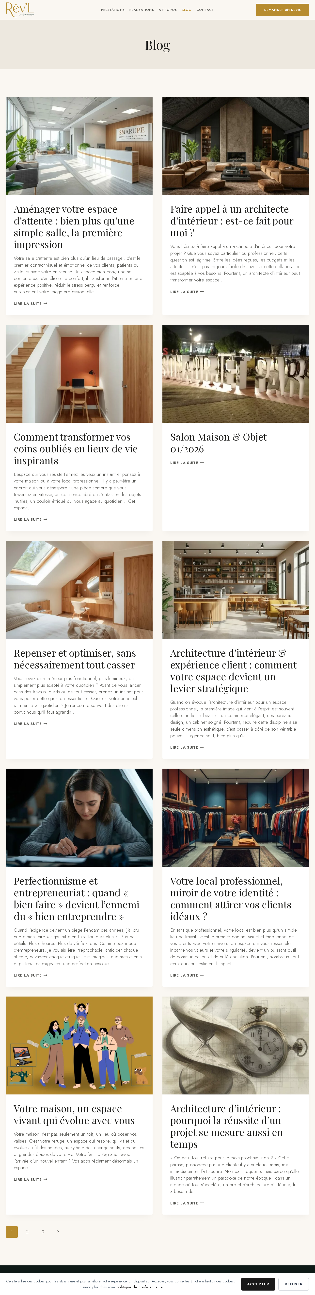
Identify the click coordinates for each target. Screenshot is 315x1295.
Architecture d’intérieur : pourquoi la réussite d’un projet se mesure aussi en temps (226, 1126)
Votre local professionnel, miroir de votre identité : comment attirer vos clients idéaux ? (230, 898)
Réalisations (141, 9)
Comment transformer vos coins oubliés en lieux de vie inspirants (76, 448)
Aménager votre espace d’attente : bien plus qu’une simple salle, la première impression (74, 226)
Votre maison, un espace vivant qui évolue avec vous (74, 1114)
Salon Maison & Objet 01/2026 (218, 442)
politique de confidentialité (139, 1287)
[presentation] (79, 146)
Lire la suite (30, 303)
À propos (168, 9)
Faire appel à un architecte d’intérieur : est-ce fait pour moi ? (231, 220)
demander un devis (282, 9)
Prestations (113, 9)
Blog (187, 9)
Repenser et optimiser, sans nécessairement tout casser (75, 658)
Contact (205, 9)
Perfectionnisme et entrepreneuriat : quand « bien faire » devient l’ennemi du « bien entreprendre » (76, 898)
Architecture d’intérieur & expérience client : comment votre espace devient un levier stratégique (233, 670)
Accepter (258, 1284)
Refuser (294, 1284)
